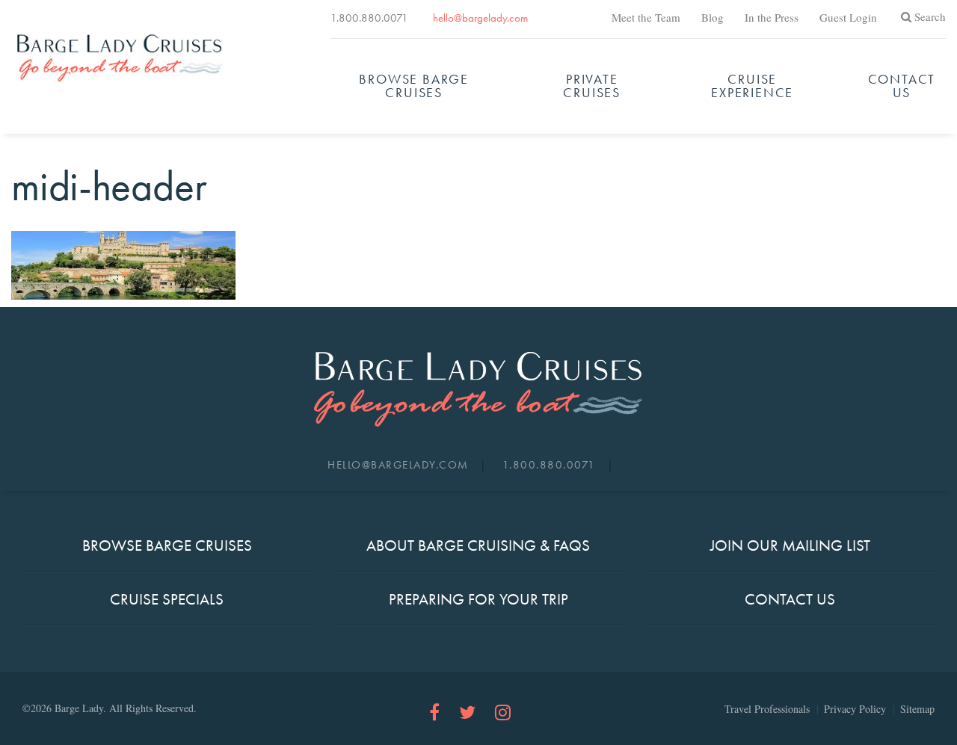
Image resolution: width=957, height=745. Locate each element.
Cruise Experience (752, 85)
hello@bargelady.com (480, 17)
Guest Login (848, 17)
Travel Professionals (767, 709)
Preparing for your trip (478, 599)
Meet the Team (646, 17)
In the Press (771, 17)
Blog (712, 17)
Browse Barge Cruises (414, 85)
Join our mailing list (790, 545)
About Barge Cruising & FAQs (478, 545)
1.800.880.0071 (369, 17)
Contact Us (902, 85)
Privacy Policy (855, 709)
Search (930, 16)
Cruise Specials (167, 599)
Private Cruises (592, 85)
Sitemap (917, 709)
